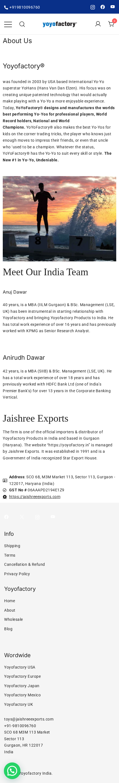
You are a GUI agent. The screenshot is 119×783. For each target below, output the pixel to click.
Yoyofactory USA (19, 667)
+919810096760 (24, 7)
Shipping (12, 546)
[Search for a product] (22, 24)
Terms (9, 555)
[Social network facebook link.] (102, 6)
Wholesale (13, 619)
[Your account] (98, 24)
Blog (8, 629)
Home (9, 601)
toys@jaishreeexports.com (28, 719)
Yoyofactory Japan (22, 686)
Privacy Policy (17, 574)
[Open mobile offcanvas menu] (8, 24)
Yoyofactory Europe (22, 676)
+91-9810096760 (20, 726)
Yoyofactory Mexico (22, 695)
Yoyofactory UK (18, 704)
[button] (12, 770)
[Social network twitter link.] (22, 516)
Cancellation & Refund (24, 564)
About (9, 610)
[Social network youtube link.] (112, 6)
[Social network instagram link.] (92, 6)
